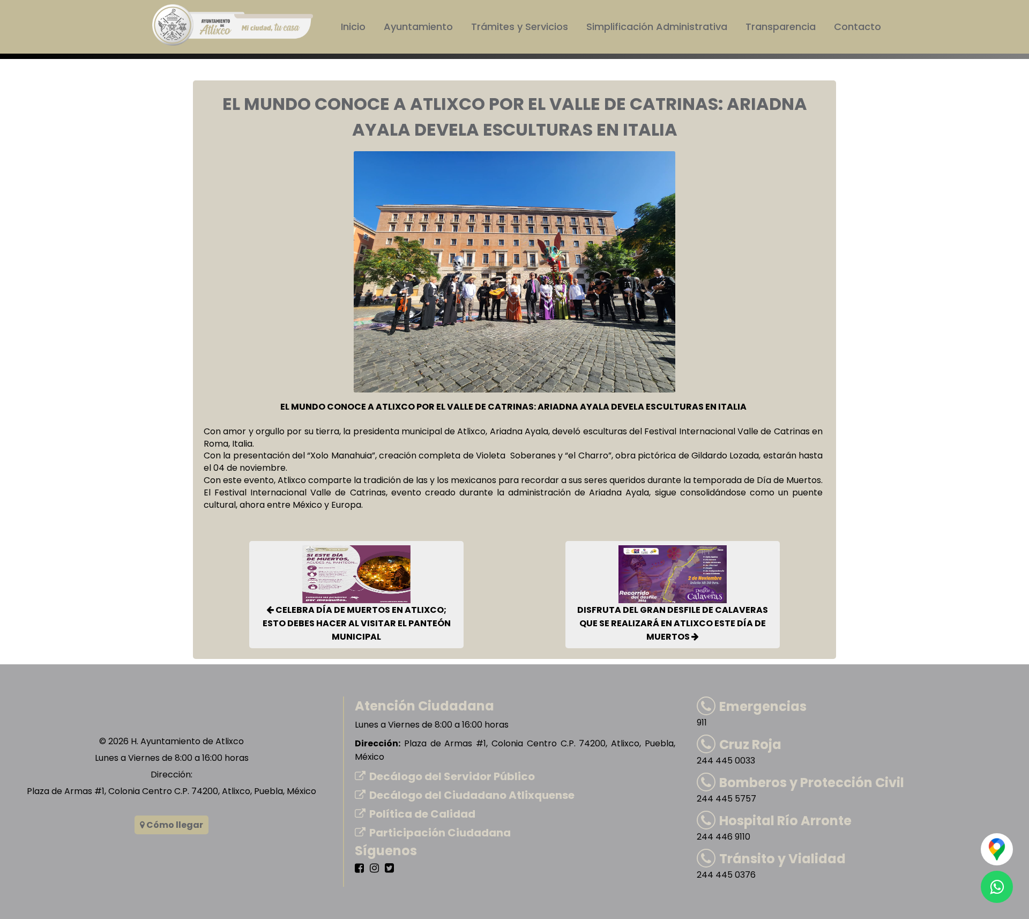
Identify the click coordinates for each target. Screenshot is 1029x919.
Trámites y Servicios (519, 26)
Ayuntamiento (418, 26)
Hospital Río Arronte (785, 820)
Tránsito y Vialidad (782, 859)
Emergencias (763, 706)
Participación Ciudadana (440, 832)
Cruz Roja (750, 744)
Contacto (857, 26)
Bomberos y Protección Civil (811, 782)
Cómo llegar (174, 825)
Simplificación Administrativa (656, 26)
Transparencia (780, 26)
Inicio (353, 26)
